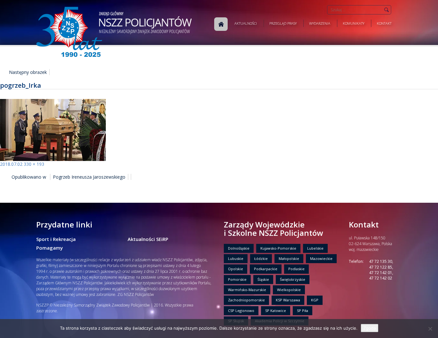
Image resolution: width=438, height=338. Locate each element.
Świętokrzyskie (292, 279)
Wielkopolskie (289, 289)
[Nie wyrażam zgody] (430, 328)
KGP (314, 300)
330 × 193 (34, 164)
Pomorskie (237, 279)
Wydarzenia (319, 23)
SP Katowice (275, 310)
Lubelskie (315, 248)
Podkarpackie (265, 268)
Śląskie (263, 279)
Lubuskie (235, 258)
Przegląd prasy (283, 23)
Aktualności (245, 23)
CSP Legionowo (241, 310)
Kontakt (384, 23)
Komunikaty (353, 23)
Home (221, 24)
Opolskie (235, 268)
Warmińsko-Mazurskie (247, 289)
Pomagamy (49, 248)
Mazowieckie (321, 258)
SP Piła (302, 310)
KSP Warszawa (288, 300)
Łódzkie (261, 258)
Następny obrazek (28, 72)
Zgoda (369, 328)
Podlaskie (296, 268)
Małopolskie (289, 258)
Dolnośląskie (238, 248)
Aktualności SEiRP (148, 239)
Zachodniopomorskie (246, 300)
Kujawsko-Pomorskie (278, 248)
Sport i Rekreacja (56, 239)
